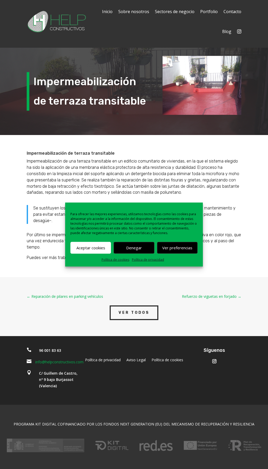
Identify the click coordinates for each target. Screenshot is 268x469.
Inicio (107, 11)
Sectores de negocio (174, 11)
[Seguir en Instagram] (214, 361)
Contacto (232, 11)
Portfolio (209, 11)
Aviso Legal (136, 360)
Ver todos (134, 312)
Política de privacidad (148, 259)
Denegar (134, 247)
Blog (226, 31)
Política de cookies (115, 259)
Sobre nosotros (133, 11)
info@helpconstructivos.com (59, 361)
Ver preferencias (177, 247)
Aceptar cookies (90, 247)
